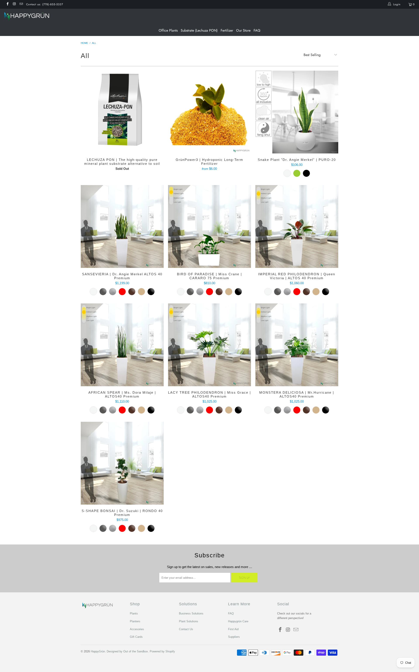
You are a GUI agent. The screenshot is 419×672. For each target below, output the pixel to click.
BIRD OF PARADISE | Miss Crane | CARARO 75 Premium (209, 226)
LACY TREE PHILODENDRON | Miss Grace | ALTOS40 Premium (209, 344)
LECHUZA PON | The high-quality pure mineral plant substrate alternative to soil (122, 112)
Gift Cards (136, 636)
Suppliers (234, 636)
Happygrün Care (238, 621)
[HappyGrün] (211, 17)
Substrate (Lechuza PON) (199, 30)
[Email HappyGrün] (21, 4)
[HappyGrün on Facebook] (7, 4)
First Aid (233, 629)
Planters (135, 621)
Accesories (137, 629)
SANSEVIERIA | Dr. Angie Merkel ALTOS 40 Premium (122, 226)
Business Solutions (191, 613)
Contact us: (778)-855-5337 (44, 4)
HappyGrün (98, 651)
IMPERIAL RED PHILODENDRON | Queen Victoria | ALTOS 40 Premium (296, 226)
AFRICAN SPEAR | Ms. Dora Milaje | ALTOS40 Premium (122, 344)
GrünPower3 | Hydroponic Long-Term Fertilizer (209, 112)
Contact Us (186, 629)
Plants (134, 613)
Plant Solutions (188, 621)
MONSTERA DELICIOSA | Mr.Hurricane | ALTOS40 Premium (296, 344)
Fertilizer (227, 30)
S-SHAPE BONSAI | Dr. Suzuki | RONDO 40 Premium (122, 463)
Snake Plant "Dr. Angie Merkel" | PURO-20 (296, 112)
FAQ (257, 30)
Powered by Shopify (162, 651)
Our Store (243, 30)
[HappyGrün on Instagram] (14, 4)
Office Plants (168, 30)
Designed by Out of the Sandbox (127, 651)
